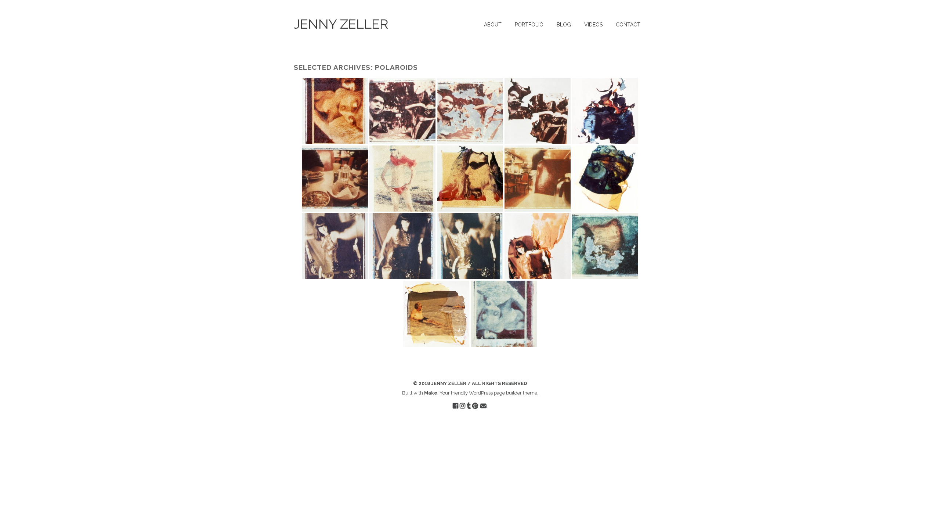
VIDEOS (593, 25)
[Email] (483, 406)
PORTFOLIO (529, 25)
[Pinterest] (475, 406)
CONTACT (628, 25)
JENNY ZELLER (341, 24)
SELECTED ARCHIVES (332, 67)
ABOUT (493, 25)
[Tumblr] (469, 406)
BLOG (564, 25)
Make (430, 393)
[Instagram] (462, 406)
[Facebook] (455, 406)
